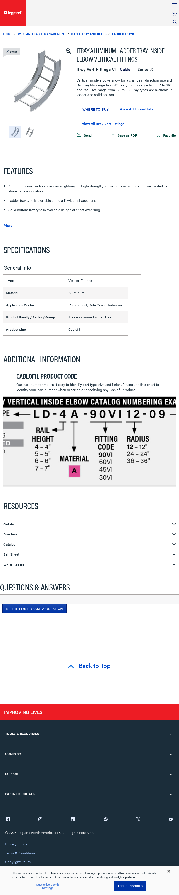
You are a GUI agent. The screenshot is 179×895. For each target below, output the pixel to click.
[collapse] (171, 733)
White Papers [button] (13, 564)
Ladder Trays (123, 34)
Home (7, 34)
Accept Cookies (130, 886)
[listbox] (37, 83)
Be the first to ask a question (34, 608)
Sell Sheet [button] (11, 554)
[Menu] (174, 5)
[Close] (168, 871)
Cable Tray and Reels (89, 34)
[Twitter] (138, 819)
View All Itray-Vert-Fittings (103, 123)
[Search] (174, 22)
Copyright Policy (18, 862)
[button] (68, 50)
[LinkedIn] (73, 819)
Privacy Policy (16, 844)
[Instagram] (40, 819)
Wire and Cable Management (42, 34)
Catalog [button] (9, 544)
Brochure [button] (10, 534)
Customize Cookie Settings (47, 886)
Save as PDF (127, 135)
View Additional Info (136, 108)
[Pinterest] (105, 819)
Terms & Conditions (20, 853)
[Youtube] (170, 819)
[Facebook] (7, 819)
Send (87, 135)
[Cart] (174, 14)
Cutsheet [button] (10, 524)
